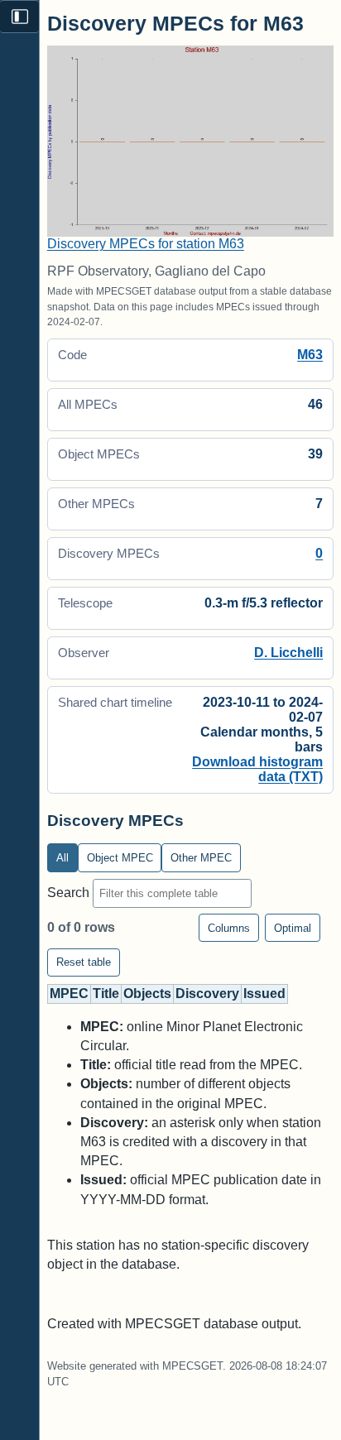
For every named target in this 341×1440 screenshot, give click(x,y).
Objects (147, 993)
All (62, 858)
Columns (229, 928)
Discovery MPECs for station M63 (145, 244)
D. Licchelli (288, 653)
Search (70, 893)
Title (106, 993)
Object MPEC (120, 858)
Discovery (207, 993)
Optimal (292, 928)
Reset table (83, 962)
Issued (264, 993)
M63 (310, 355)
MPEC (69, 993)
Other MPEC (201, 858)
